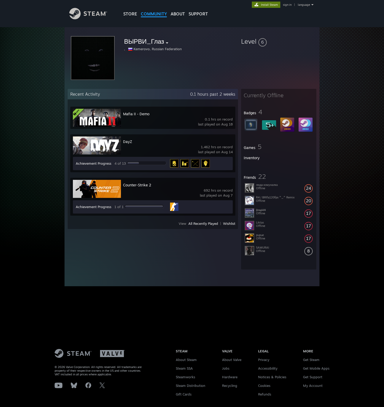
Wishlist (229, 223)
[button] (278, 41)
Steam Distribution (190, 385)
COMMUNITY (154, 13)
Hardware (229, 377)
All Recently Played (203, 223)
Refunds (264, 394)
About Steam (186, 360)
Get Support (312, 377)
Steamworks (185, 377)
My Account (313, 385)
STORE (130, 13)
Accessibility (267, 368)
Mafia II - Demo (136, 114)
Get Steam (311, 360)
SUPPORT (198, 13)
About (178, 13)
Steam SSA (184, 368)
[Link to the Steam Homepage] (88, 18)
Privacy (263, 360)
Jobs (225, 368)
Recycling (229, 385)
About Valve (231, 360)
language (304, 5)
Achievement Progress (93, 163)
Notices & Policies (272, 377)
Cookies (264, 385)
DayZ (127, 141)
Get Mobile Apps (316, 368)
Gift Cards (183, 394)
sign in (287, 5)
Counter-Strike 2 (137, 185)
